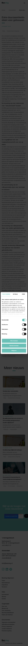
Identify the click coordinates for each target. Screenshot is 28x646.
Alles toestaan (14, 340)
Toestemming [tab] (6, 294)
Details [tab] (15, 294)
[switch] (24, 324)
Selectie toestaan (14, 345)
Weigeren (14, 350)
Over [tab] (23, 294)
